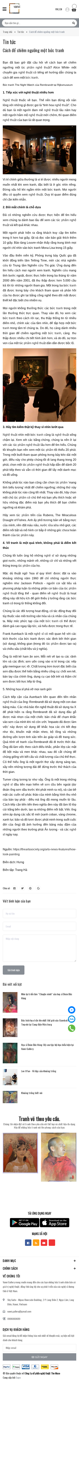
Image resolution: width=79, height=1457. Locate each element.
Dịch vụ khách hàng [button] (16, 1329)
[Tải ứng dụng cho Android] (24, 1222)
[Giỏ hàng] (74, 8)
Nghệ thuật (10, 100)
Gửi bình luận (14, 970)
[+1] (38, 888)
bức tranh (32, 77)
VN (56, 9)
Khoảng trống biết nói (31, 1093)
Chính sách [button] (10, 1268)
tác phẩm (47, 449)
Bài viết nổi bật (12, 984)
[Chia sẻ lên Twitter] (22, 888)
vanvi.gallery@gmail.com (19, 1311)
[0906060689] (71, 1028)
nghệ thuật (25, 72)
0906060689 (13, 1319)
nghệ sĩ (49, 555)
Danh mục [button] (9, 1261)
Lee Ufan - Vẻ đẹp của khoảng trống (38, 1071)
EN (61, 9)
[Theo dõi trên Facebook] (28, 1242)
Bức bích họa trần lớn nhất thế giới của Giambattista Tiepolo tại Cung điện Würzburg (46, 1022)
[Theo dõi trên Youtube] (44, 1242)
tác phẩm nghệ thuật (35, 67)
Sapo (18, 1377)
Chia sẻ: (6, 888)
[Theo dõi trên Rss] (36, 1242)
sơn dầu (50, 784)
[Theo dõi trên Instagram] (52, 1242)
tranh (73, 285)
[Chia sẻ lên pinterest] (30, 888)
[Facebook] (71, 1010)
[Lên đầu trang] (65, 1448)
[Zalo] (71, 1019)
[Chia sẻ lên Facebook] (14, 888)
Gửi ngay (41, 1357)
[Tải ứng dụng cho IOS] (54, 1222)
